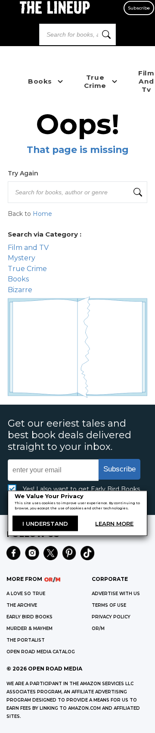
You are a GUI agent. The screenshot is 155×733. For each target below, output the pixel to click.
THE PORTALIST (25, 640)
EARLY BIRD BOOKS (29, 617)
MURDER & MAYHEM (29, 628)
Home (42, 214)
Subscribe (139, 8)
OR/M (98, 628)
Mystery (21, 258)
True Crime (27, 269)
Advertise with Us (116, 593)
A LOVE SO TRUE (25, 593)
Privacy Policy (111, 617)
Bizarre (20, 290)
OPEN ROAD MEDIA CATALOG (40, 652)
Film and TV (28, 247)
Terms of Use (109, 605)
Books (18, 279)
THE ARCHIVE (21, 605)
